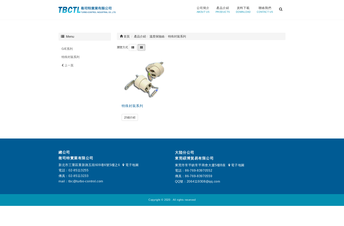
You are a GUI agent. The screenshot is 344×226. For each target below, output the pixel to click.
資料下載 (243, 9)
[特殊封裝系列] (145, 79)
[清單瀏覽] (133, 47)
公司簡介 (203, 9)
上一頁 (68, 65)
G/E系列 (67, 48)
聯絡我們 (265, 9)
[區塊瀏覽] (141, 47)
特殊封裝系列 (70, 57)
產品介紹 (223, 9)
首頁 (126, 36)
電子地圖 (131, 165)
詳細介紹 (129, 117)
